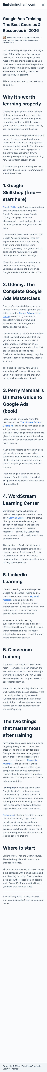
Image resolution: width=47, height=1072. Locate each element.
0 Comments (8, 42)
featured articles (11, 40)
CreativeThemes (10, 1069)
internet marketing (29, 40)
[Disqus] (23, 953)
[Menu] (43, 4)
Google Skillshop (11, 207)
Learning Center (16, 517)
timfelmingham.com (19, 4)
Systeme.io (8, 815)
